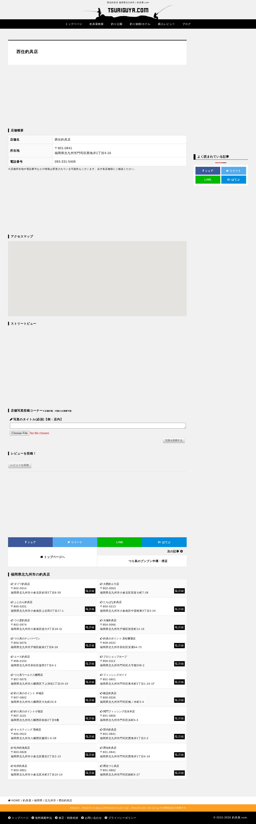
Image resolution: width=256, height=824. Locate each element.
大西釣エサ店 (111, 583)
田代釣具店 (109, 729)
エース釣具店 (22, 656)
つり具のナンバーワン (27, 638)
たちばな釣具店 (112, 602)
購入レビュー (166, 23)
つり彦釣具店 (22, 620)
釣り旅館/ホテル (140, 23)
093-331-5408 (65, 161)
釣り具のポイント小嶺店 (28, 711)
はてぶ (164, 542)
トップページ (73, 23)
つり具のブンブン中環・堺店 (148, 561)
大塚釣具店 (109, 620)
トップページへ (54, 556)
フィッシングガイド (115, 674)
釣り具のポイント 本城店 (29, 693)
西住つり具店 (111, 765)
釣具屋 (27, 800)
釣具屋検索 (97, 23)
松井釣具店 (20, 765)
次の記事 (173, 551)
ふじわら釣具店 (23, 602)
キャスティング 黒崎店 (27, 729)
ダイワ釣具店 (22, 583)
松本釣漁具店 (22, 747)
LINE (119, 542)
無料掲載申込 (43, 817)
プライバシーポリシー (122, 817)
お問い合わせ (93, 817)
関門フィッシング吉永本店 (119, 711)
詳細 (91, 590)
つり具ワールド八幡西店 (28, 674)
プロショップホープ (115, 656)
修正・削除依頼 (68, 817)
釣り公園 (116, 23)
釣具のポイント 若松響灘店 (119, 638)
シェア (31, 542)
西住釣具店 (109, 747)
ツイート (76, 542)
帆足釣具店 (109, 693)
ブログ (186, 23)
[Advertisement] (97, 96)
